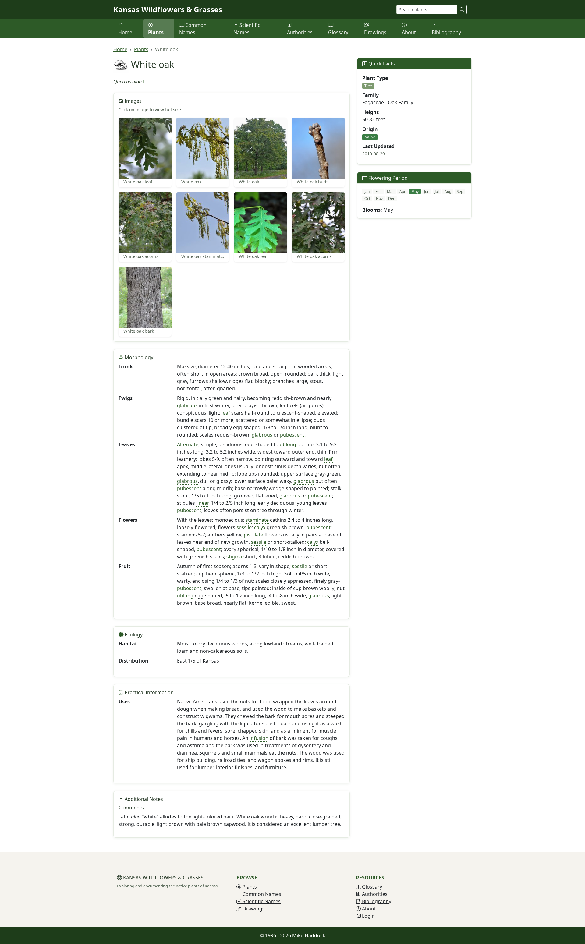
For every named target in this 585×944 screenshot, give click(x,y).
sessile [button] (244, 527)
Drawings (375, 32)
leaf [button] (226, 412)
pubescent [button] (292, 434)
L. (145, 81)
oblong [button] (288, 444)
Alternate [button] (187, 444)
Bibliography (446, 32)
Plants (156, 32)
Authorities (300, 32)
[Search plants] (462, 9)
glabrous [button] (187, 405)
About (409, 32)
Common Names (193, 29)
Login (368, 916)
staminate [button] (257, 520)
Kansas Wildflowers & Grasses (167, 9)
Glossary (338, 32)
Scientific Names (246, 29)
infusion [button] (259, 738)
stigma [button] (234, 556)
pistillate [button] (253, 534)
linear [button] (202, 503)
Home (125, 32)
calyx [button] (259, 527)
